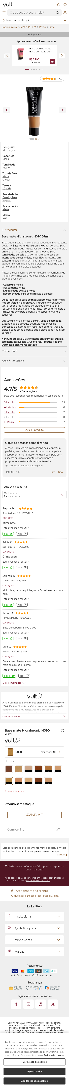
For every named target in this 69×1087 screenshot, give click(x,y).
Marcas (19, 951)
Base (52, 27)
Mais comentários (12, 682)
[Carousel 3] (39, 139)
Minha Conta (23, 940)
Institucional (23, 916)
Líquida (7, 188)
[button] (52, 61)
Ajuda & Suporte (26, 928)
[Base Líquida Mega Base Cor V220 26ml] (20, 55)
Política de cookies (54, 1055)
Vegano (7, 200)
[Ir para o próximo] (62, 110)
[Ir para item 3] (34, 69)
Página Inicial (10, 27)
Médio (6, 167)
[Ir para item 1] (27, 69)
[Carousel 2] (36, 139)
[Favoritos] (65, 4)
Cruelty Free (10, 197)
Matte (6, 209)
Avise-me (34, 815)
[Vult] (8, 4)
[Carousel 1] (31, 139)
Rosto (43, 27)
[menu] (4, 12)
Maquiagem (28, 27)
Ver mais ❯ (62, 854)
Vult (5, 218)
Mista (6, 176)
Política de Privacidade (38, 880)
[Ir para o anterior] (6, 110)
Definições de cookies (34, 1061)
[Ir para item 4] (36, 69)
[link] (34, 55)
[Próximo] (62, 55)
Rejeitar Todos (34, 1071)
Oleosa (7, 179)
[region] (34, 1060)
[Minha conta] (58, 4)
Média (6, 158)
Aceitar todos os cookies (34, 1080)
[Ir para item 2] (31, 69)
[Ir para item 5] (39, 69)
